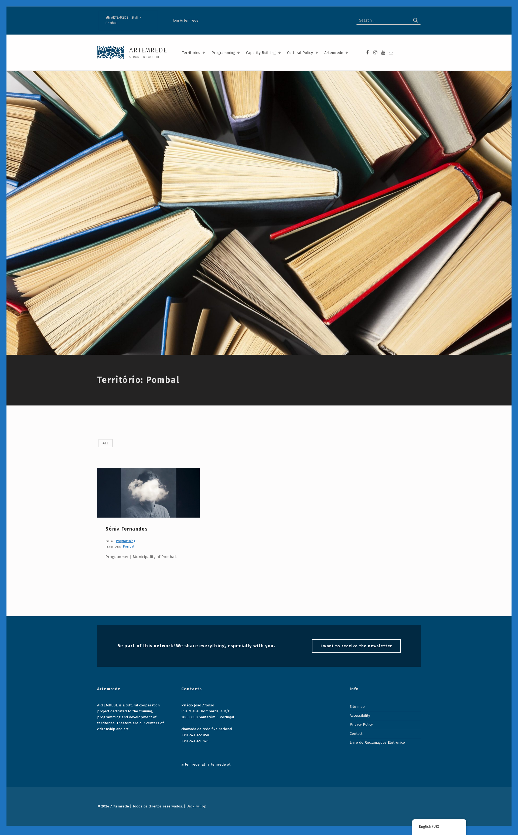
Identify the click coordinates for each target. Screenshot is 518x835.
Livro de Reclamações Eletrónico (377, 742)
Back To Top (196, 806)
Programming (223, 53)
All (105, 443)
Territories (191, 53)
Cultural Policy (300, 53)
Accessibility (360, 715)
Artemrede (333, 53)
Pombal (128, 546)
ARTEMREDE (148, 50)
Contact (356, 733)
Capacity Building (261, 53)
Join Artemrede (186, 20)
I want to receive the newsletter (356, 645)
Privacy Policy (361, 724)
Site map (357, 706)
